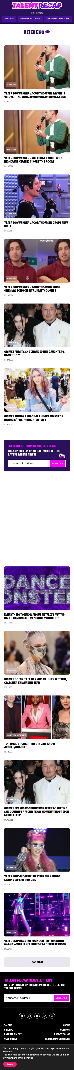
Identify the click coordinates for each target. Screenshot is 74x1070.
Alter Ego (11, 85)
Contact (65, 1029)
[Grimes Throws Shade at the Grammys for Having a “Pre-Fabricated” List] (37, 390)
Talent (8, 1025)
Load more (37, 962)
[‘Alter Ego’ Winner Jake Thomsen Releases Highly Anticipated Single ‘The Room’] (37, 132)
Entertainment (13, 1034)
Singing (8, 1029)
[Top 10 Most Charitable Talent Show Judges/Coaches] (37, 717)
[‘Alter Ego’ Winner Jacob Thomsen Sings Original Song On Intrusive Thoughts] (37, 261)
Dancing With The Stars (58, 19)
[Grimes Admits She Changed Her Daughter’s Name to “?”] (37, 325)
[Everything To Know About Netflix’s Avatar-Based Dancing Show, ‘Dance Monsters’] (37, 588)
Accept (10, 1064)
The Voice (9, 19)
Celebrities (10, 1038)
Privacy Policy (62, 1034)
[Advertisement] (37, 515)
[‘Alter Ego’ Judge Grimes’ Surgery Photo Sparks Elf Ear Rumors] (37, 850)
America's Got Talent (30, 19)
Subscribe (57, 463)
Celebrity (11, 799)
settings (28, 1057)
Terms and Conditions (57, 1038)
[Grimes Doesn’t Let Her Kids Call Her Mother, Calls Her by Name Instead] (37, 653)
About (66, 1025)
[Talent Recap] (37, 5)
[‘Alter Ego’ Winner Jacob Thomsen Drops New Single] (37, 196)
